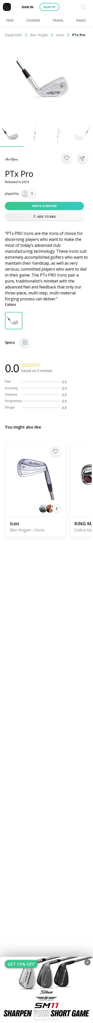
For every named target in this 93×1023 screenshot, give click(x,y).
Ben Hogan (39, 34)
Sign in (27, 7)
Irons (60, 34)
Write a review (44, 206)
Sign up (49, 7)
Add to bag (46, 217)
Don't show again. (46, 1019)
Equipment (13, 34)
